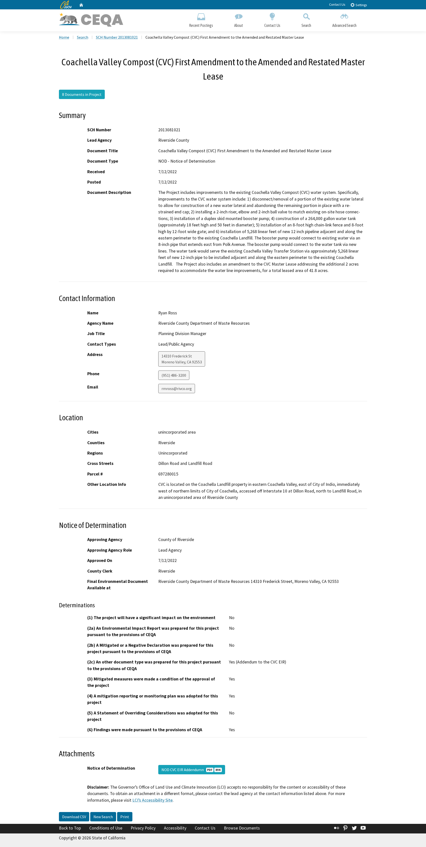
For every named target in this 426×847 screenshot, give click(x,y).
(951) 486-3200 (173, 375)
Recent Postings (201, 25)
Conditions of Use (105, 828)
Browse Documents (242, 828)
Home (64, 37)
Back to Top (70, 828)
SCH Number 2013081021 (117, 37)
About (238, 25)
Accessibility (175, 828)
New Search (103, 816)
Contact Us (337, 4)
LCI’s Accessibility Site (152, 800)
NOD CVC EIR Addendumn (191, 769)
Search (306, 25)
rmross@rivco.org (176, 388)
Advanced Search (344, 25)
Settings (361, 5)
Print (124, 816)
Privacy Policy (143, 828)
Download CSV (74, 816)
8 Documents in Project (82, 94)
